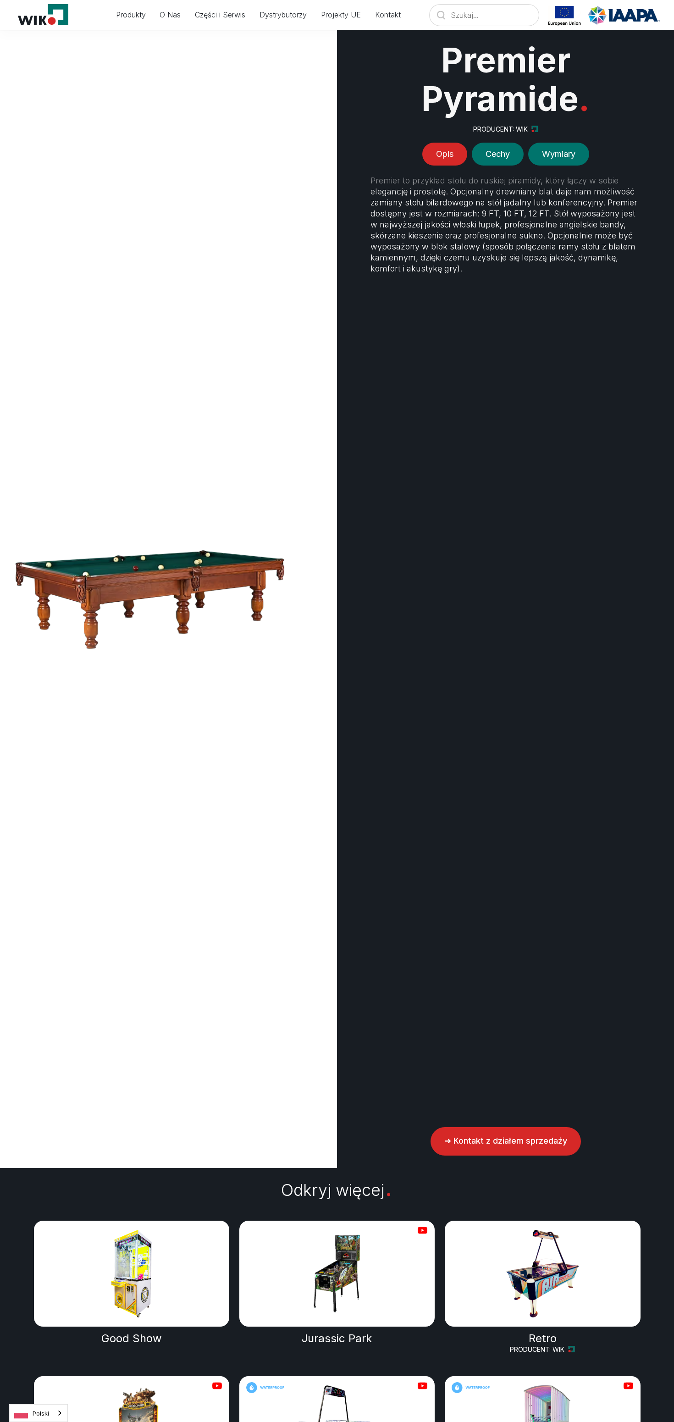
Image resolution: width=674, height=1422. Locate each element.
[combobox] (38, 1413)
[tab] (444, 154)
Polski (41, 1413)
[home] (49, 15)
